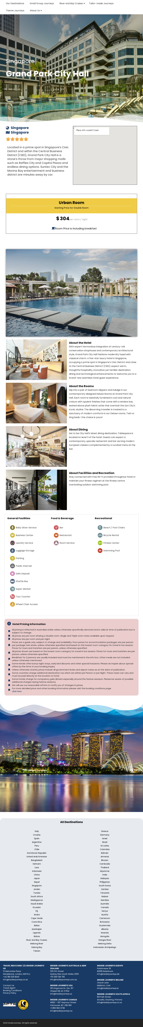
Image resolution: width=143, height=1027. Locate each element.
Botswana (104, 921)
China (37, 874)
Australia (105, 903)
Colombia (104, 849)
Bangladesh (36, 860)
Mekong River (36, 943)
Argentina (36, 842)
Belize (37, 925)
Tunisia (36, 892)
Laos (37, 867)
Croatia (36, 834)
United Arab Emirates (37, 856)
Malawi (105, 896)
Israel (104, 838)
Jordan (36, 889)
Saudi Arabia (37, 903)
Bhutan (104, 860)
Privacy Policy (9, 993)
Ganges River (104, 940)
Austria (104, 914)
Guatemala (104, 925)
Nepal (37, 882)
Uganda (36, 932)
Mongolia (104, 936)
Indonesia (36, 871)
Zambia (105, 889)
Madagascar (37, 900)
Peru (37, 845)
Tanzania (104, 892)
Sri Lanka (105, 845)
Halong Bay (36, 947)
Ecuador (37, 907)
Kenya (105, 911)
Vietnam (37, 863)
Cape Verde (37, 918)
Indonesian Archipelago (104, 947)
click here (17, 691)
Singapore (37, 885)
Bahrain (104, 853)
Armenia (105, 856)
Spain (36, 838)
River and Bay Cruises (36, 940)
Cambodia (105, 863)
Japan (37, 878)
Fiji (37, 911)
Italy (37, 831)
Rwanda (105, 932)
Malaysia (105, 878)
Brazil (104, 842)
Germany (104, 834)
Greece (104, 831)
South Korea (105, 885)
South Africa (37, 896)
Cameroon (104, 918)
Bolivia (37, 936)
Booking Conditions (12, 990)
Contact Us (8, 985)
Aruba (37, 914)
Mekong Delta (104, 943)
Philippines (105, 882)
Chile (36, 849)
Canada (105, 907)
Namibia (105, 900)
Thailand (105, 867)
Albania (104, 929)
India (105, 874)
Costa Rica (37, 921)
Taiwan (36, 950)
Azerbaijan (37, 929)
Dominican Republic (37, 853)
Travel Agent (9, 988)
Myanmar (104, 871)
